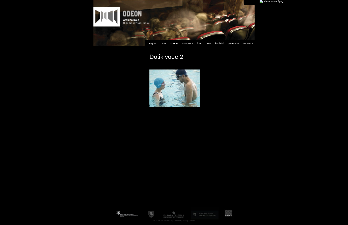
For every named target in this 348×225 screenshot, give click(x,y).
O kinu (174, 43)
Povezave (233, 43)
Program (152, 43)
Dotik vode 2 (166, 56)
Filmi (164, 43)
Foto (208, 43)
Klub (199, 43)
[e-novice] (271, 1)
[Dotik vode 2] (174, 106)
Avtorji (185, 221)
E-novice (248, 43)
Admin (193, 221)
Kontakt (219, 43)
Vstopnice (187, 43)
